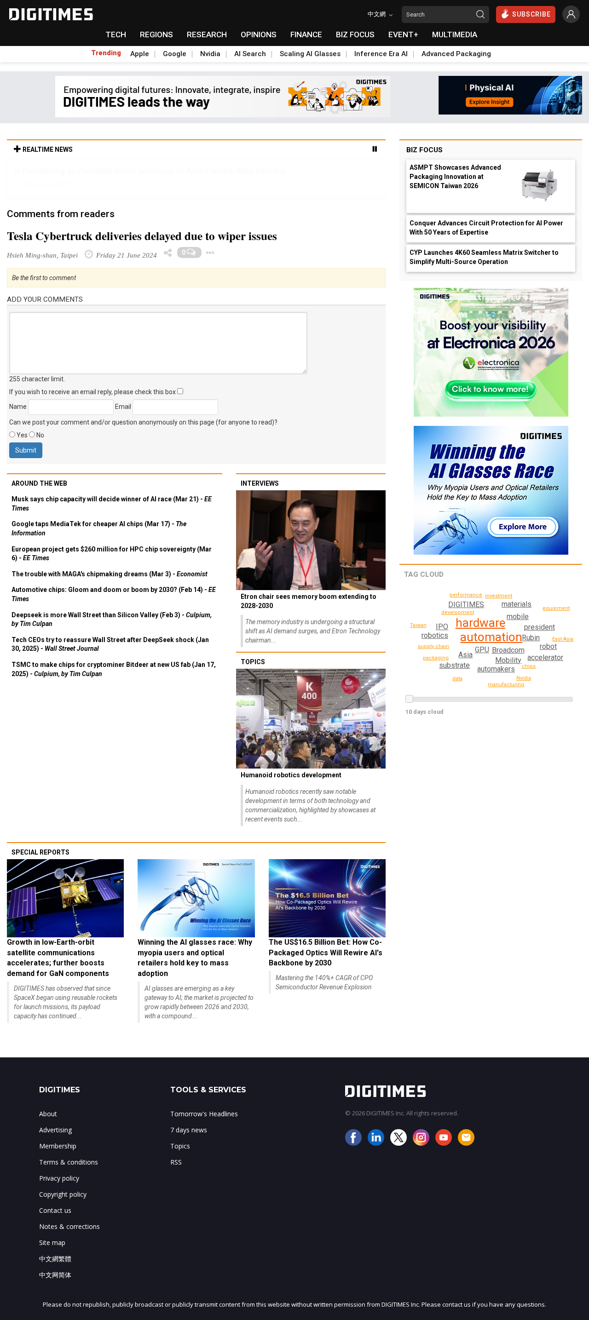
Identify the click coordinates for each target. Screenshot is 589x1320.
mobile (518, 616)
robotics (435, 635)
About (48, 1113)
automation (491, 637)
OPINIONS (259, 34)
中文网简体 (55, 1274)
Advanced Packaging (456, 54)
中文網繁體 (55, 1258)
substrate (454, 665)
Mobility (508, 660)
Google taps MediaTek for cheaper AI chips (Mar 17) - (99, 528)
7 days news (188, 1129)
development (457, 612)
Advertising (55, 1129)
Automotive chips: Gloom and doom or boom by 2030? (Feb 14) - (114, 594)
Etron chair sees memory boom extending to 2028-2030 (308, 601)
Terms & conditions (68, 1162)
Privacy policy (59, 1178)
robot (548, 646)
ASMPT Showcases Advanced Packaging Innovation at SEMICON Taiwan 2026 (455, 176)
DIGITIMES (466, 604)
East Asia (562, 639)
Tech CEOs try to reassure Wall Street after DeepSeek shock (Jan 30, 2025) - (110, 644)
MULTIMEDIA (454, 34)
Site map (52, 1242)
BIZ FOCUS (355, 34)
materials (516, 604)
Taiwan (418, 625)
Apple (139, 54)
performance (466, 595)
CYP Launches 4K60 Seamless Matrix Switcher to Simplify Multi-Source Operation (484, 257)
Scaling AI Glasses (310, 54)
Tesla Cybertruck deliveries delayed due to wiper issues (142, 235)
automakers (496, 669)
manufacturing (506, 685)
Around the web (39, 483)
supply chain (433, 646)
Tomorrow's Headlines (204, 1113)
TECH (115, 34)
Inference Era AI (381, 54)
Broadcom (508, 650)
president (539, 627)
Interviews (260, 483)
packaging (436, 658)
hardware (480, 623)
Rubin (531, 637)
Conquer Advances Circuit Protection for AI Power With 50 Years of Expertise (486, 227)
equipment (556, 608)
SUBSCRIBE (531, 14)
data (457, 679)
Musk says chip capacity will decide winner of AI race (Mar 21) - (112, 503)
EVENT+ (403, 34)
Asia (465, 654)
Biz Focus (424, 150)
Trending (106, 53)
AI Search (250, 54)
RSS (176, 1162)
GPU (482, 649)
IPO (442, 626)
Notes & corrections (69, 1226)
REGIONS (156, 34)
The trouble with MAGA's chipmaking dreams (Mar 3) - (110, 574)
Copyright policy (63, 1194)
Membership (57, 1146)
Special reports (40, 852)
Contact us (55, 1210)
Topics (253, 662)
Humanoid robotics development (291, 775)
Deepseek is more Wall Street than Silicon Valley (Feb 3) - (112, 619)
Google (174, 54)
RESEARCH (207, 34)
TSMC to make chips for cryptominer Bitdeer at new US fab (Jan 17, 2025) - (114, 669)
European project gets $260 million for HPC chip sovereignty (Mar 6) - (112, 553)
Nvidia (210, 54)
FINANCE (306, 34)
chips (529, 666)
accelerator (545, 657)
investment (498, 596)
